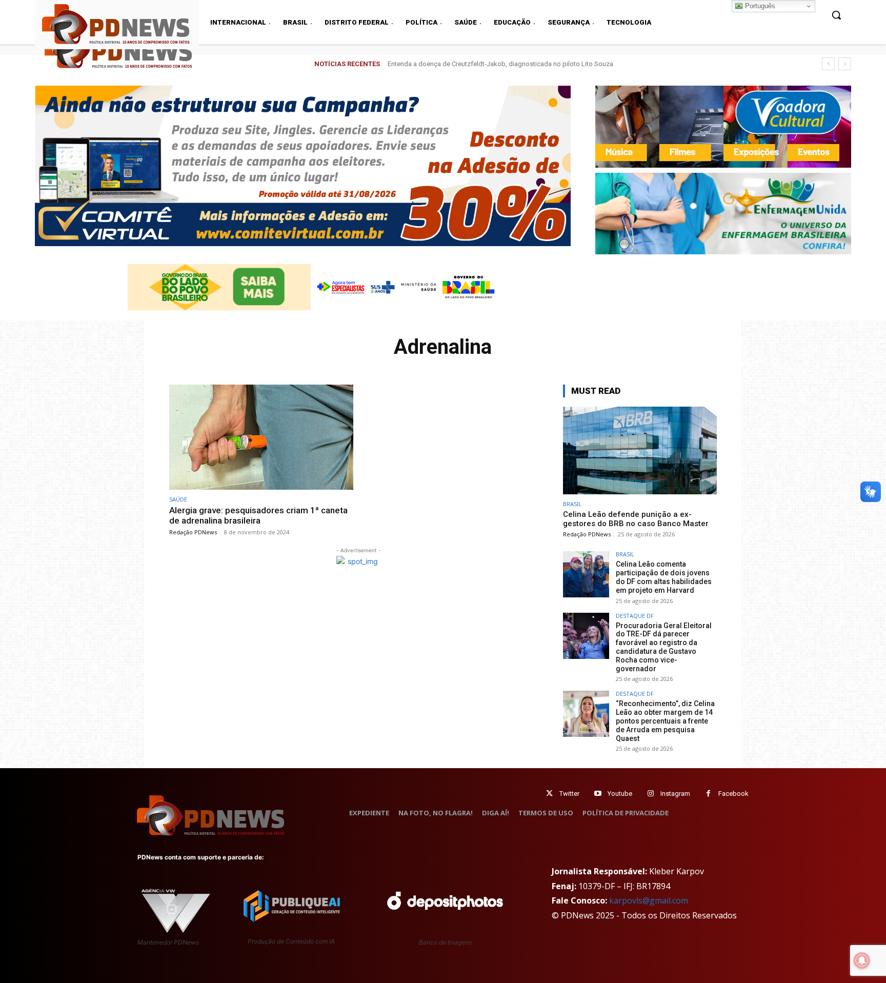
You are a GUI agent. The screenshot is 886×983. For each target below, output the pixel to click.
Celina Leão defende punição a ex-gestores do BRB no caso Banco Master (499, 64)
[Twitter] (549, 794)
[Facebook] (708, 794)
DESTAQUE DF (635, 615)
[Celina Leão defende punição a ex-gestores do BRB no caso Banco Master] (640, 450)
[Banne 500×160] (723, 214)
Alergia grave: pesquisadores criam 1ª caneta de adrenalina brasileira (258, 515)
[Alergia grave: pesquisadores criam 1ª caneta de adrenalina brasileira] (261, 437)
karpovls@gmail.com (648, 900)
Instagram (675, 793)
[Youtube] (598, 794)
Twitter (569, 793)
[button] (836, 15)
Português (759, 6)
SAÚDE (178, 499)
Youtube (620, 793)
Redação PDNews (193, 532)
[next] (844, 63)
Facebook (733, 793)
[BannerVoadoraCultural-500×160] (723, 127)
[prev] (828, 63)
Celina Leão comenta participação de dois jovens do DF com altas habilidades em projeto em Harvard (664, 577)
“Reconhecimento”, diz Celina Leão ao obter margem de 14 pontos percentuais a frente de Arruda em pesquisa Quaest (665, 720)
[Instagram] (650, 794)
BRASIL (572, 504)
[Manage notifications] (862, 960)
